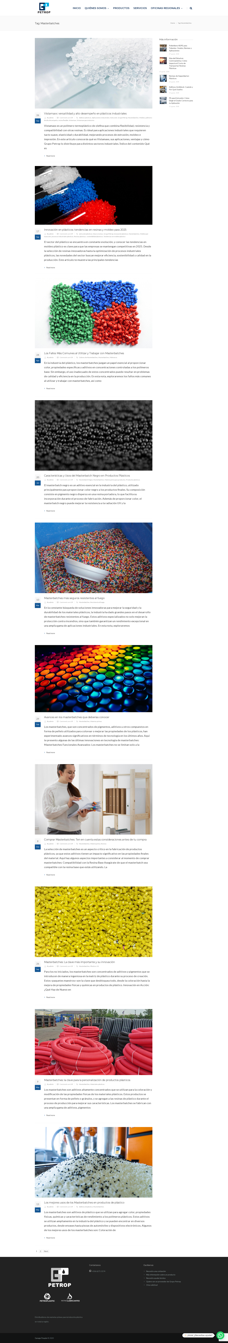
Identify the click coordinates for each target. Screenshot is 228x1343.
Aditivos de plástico (86, 1207)
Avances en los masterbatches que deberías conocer (76, 717)
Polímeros (113, 357)
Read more (50, 156)
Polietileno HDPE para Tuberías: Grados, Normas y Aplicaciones (180, 48)
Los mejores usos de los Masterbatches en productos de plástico (84, 1202)
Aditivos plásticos (85, 118)
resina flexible (63, 120)
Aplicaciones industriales (101, 118)
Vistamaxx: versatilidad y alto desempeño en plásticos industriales (85, 113)
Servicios (140, 8)
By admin (50, 118)
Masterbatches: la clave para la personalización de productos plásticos (87, 1080)
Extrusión (113, 118)
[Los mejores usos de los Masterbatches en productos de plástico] (93, 1162)
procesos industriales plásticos (62, 236)
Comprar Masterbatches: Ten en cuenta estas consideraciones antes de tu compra (95, 839)
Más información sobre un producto (160, 1275)
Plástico (93, 966)
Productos (121, 8)
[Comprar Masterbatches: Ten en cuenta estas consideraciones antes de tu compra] (93, 799)
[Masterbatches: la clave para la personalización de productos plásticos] (93, 1042)
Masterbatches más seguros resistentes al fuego (74, 598)
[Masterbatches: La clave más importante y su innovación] (93, 921)
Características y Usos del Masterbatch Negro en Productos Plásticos (87, 475)
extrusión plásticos (85, 234)
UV (98, 966)
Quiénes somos (95, 8)
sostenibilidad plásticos (95, 236)
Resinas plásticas (80, 236)
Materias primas (96, 721)
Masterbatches (133, 118)
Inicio (77, 8)
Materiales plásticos (97, 1084)
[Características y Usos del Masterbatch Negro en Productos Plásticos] (93, 435)
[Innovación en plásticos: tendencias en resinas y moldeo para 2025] (93, 195)
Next (46, 1251)
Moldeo (142, 118)
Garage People (41, 1338)
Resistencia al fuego (97, 602)
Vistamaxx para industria (85, 120)
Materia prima (95, 844)
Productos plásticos (133, 480)
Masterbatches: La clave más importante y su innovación (79, 962)
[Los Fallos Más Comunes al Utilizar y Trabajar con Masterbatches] (93, 313)
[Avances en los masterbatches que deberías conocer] (93, 678)
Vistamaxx (72, 120)
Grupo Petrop (122, 118)
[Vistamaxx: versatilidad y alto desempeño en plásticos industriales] (93, 73)
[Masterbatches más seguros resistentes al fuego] (93, 558)
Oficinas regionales (165, 8)
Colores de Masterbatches (88, 357)
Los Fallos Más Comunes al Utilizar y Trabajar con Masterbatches (84, 353)
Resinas (103, 844)
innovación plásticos (121, 234)
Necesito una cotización (156, 1271)
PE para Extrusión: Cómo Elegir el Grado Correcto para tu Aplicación (181, 100)
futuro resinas (98, 234)
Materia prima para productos (115, 480)
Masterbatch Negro (86, 480)
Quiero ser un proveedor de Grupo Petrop (163, 1281)
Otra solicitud (152, 1285)
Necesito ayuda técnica (155, 1278)
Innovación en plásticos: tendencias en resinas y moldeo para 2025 (85, 229)
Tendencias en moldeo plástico (114, 236)
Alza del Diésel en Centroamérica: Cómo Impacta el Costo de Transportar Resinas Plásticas (178, 63)
